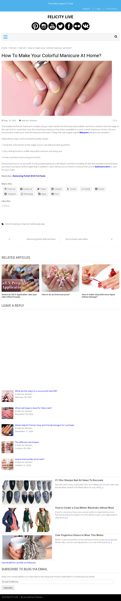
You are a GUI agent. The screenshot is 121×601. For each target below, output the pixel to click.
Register (86, 8)
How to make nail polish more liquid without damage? (98, 295)
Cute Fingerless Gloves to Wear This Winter (79, 535)
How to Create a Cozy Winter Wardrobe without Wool (84, 507)
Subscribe (8, 588)
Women (13, 47)
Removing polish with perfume (41, 239)
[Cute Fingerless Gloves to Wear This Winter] (28, 535)
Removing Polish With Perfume (29, 175)
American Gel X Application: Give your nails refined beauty (19, 295)
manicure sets (102, 166)
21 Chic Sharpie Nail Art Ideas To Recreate (79, 480)
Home (4, 47)
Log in (98, 8)
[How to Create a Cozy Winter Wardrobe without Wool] (28, 507)
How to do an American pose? (56, 294)
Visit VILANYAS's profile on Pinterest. (19, 562)
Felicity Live (60, 16)
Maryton (84, 132)
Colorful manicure (13, 224)
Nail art (22, 47)
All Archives (111, 8)
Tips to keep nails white (76, 239)
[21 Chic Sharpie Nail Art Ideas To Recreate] (28, 480)
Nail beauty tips (37, 224)
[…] (101, 487)
